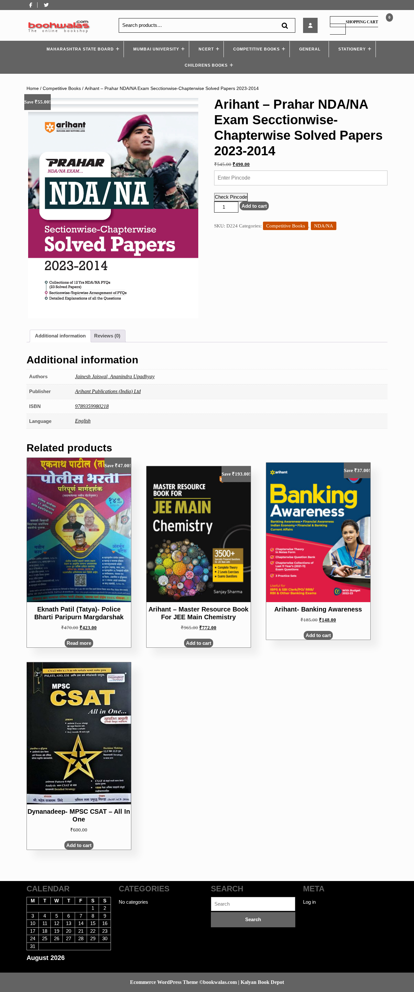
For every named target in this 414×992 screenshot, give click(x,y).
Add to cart (254, 206)
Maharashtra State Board (80, 49)
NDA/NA (323, 225)
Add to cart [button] (198, 643)
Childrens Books (206, 65)
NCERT (206, 49)
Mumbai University (156, 49)
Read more (79, 643)
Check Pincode (231, 197)
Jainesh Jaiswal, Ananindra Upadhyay (115, 376)
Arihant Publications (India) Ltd (108, 391)
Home (33, 88)
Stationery (352, 49)
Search (284, 25)
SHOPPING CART (362, 22)
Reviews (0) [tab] (107, 335)
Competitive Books (256, 49)
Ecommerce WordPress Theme (164, 982)
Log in (309, 902)
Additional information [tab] (60, 335)
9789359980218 (92, 406)
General (310, 49)
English (83, 421)
